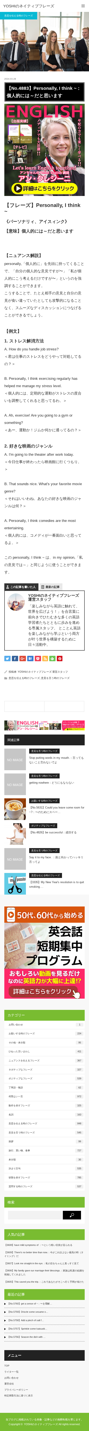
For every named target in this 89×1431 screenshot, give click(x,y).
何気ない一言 (45, 1096)
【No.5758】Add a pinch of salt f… (25, 1320)
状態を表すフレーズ (45, 1177)
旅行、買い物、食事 (45, 1150)
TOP (6, 1365)
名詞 (45, 1114)
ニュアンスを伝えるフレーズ (45, 1060)
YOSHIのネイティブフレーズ (28, 6)
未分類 (45, 1159)
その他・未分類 (45, 1042)
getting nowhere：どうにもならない (51, 782)
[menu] (83, 6)
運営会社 (9, 1383)
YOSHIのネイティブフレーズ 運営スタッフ (43, 671)
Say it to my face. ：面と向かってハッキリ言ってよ (56, 859)
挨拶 (45, 1141)
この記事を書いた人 (23, 587)
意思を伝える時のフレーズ (18, 15)
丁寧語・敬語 (45, 1087)
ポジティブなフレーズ (43, 825)
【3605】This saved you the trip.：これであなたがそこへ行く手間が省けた (44, 1281)
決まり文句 (45, 1168)
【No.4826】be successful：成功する (53, 832)
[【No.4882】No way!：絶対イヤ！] (24, 706)
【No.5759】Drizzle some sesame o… (27, 1312)
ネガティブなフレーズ (45, 1069)
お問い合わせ (44, 1024)
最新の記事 (53, 587)
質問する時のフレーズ (45, 1186)
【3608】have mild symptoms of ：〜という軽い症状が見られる (38, 1245)
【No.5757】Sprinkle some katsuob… (27, 1328)
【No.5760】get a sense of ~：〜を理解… (29, 1303)
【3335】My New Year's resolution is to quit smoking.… (56, 884)
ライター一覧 (11, 1371)
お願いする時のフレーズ (44, 800)
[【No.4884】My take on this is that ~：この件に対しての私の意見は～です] (64, 706)
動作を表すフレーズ (45, 1105)
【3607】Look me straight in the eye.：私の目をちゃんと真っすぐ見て (41, 1263)
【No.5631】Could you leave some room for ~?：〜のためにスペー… (56, 810)
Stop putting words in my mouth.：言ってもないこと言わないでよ (56, 760)
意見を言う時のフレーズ (55, 678)
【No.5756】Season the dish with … (26, 1337)
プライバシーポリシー (16, 1389)
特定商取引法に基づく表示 (18, 1395)
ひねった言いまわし (45, 1051)
